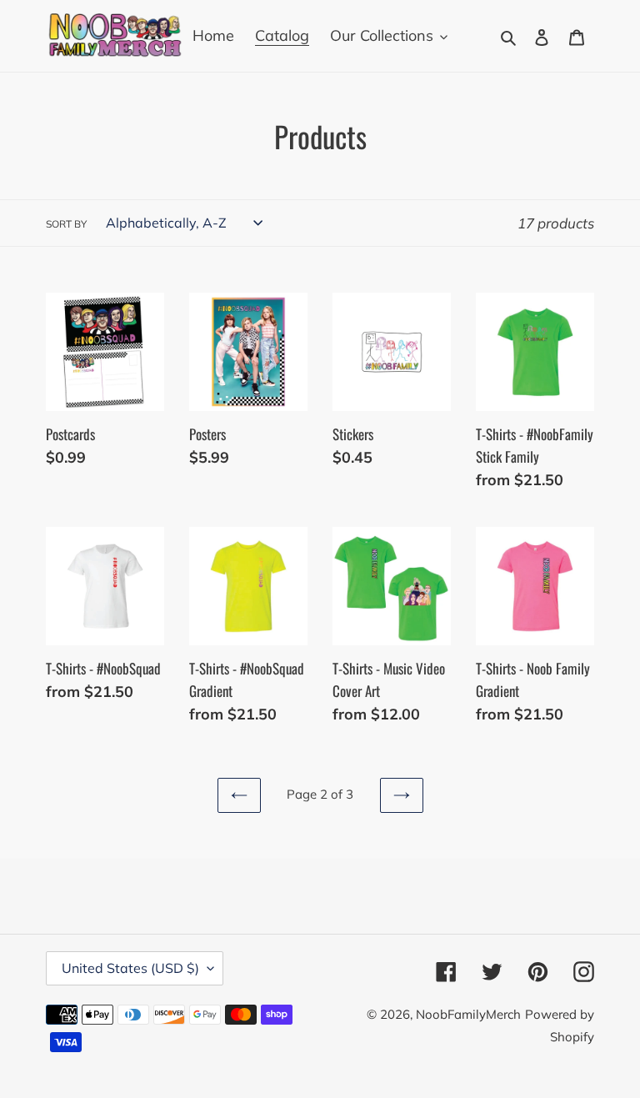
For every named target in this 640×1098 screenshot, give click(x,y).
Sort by (66, 224)
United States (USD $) (130, 968)
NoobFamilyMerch (468, 1014)
